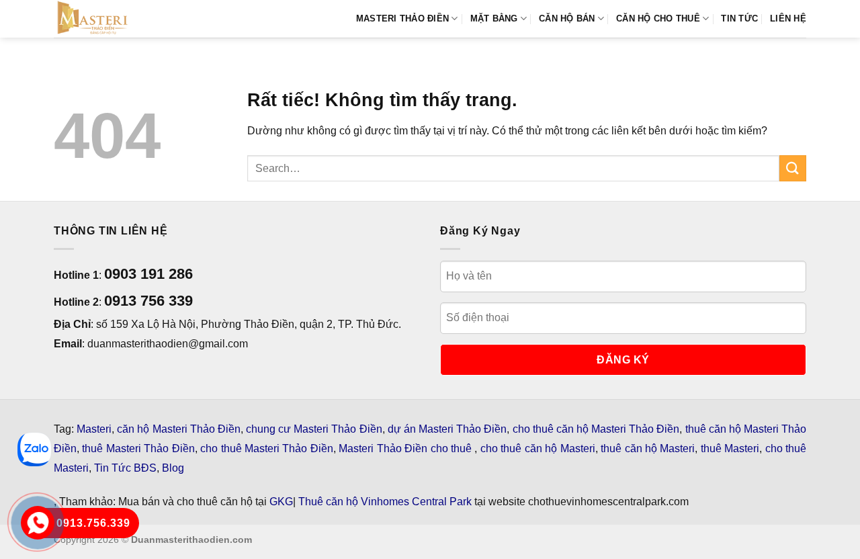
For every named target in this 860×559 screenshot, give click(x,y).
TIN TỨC (739, 18)
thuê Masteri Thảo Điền (138, 448)
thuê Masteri (730, 448)
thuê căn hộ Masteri (648, 448)
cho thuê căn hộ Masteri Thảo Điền (596, 429)
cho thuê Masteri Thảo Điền (266, 448)
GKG (281, 501)
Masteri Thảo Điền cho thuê (406, 448)
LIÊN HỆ (788, 18)
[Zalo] (34, 449)
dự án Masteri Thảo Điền (447, 429)
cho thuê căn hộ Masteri (537, 448)
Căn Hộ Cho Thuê (658, 18)
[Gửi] (792, 168)
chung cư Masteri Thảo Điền (314, 429)
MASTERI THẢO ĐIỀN (402, 18)
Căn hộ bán (567, 18)
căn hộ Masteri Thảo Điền (179, 429)
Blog (173, 468)
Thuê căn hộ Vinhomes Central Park (385, 501)
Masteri (94, 429)
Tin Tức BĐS (125, 468)
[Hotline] (38, 523)
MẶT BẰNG (494, 18)
